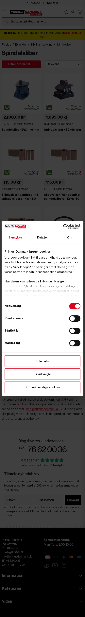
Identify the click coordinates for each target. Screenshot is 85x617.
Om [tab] (69, 237)
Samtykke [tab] (15, 237)
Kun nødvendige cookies (43, 387)
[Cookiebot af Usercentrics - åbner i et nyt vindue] (63, 226)
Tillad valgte (42, 374)
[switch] (74, 318)
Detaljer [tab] (42, 237)
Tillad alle (42, 361)
